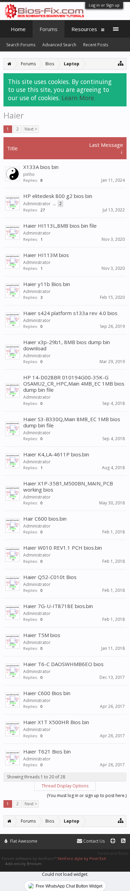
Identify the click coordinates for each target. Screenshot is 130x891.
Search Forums (20, 45)
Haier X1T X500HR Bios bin (56, 722)
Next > (31, 129)
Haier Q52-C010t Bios (50, 577)
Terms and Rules (112, 853)
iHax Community (65, 838)
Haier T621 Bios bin (47, 751)
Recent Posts (95, 45)
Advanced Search (59, 45)
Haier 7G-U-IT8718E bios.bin (58, 606)
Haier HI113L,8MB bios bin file (60, 225)
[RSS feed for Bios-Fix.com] (123, 841)
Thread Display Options (65, 786)
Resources (84, 29)
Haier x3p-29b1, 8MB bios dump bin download (66, 345)
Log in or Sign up (104, 5)
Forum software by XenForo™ (30, 858)
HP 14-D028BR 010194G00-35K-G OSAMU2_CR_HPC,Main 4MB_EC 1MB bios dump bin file (73, 383)
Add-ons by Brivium (23, 863)
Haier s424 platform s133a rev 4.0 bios (70, 313)
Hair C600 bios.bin (45, 518)
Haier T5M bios (41, 635)
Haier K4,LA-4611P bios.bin (56, 454)
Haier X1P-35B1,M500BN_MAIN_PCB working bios (68, 486)
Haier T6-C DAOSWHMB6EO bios (63, 664)
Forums (49, 29)
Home (18, 29)
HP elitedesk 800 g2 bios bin (57, 195)
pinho (29, 174)
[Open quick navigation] (121, 63)
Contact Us (93, 841)
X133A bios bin (41, 166)
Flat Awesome (23, 841)
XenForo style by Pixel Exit (82, 858)
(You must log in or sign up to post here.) (87, 795)
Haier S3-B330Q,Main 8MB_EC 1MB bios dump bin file (71, 422)
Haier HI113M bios (46, 255)
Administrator (37, 204)
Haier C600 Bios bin (46, 693)
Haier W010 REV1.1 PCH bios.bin (62, 547)
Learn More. (78, 98)
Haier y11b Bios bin (46, 284)
